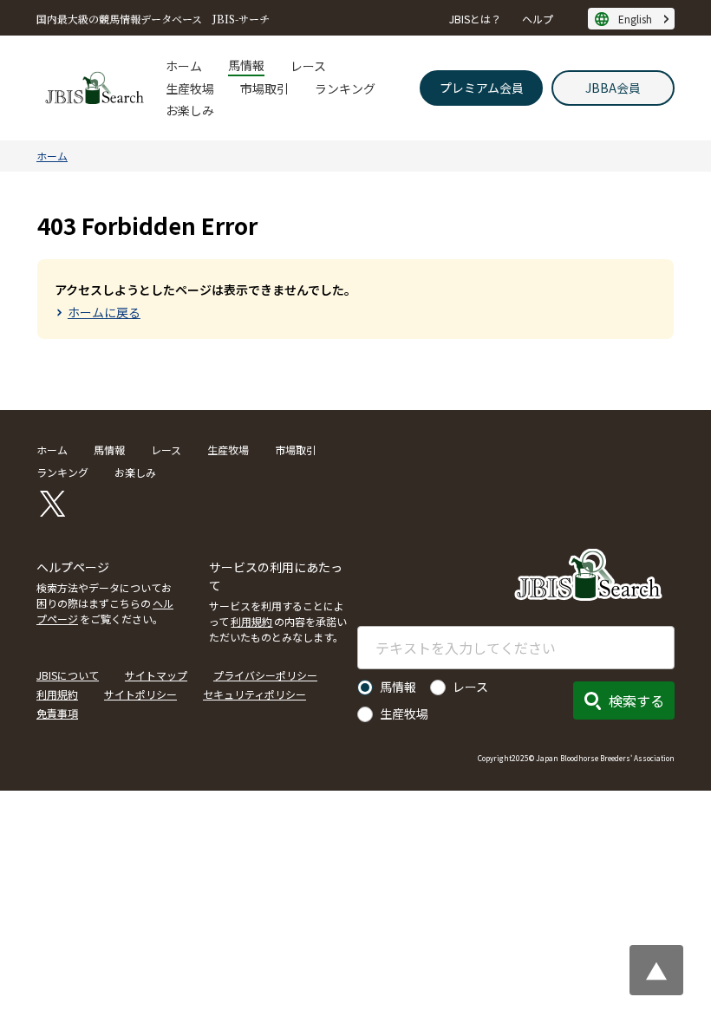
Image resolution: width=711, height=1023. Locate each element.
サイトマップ (156, 675)
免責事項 (57, 713)
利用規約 (251, 621)
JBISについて (67, 675)
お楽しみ (190, 110)
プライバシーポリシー (265, 675)
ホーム (184, 66)
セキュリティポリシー (254, 694)
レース (308, 66)
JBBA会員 (613, 87)
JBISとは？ (475, 18)
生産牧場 (190, 88)
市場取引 (264, 88)
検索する (636, 700)
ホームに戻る (104, 312)
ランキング (345, 88)
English (635, 18)
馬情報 (246, 65)
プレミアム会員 (482, 87)
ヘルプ (537, 18)
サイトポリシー (140, 694)
